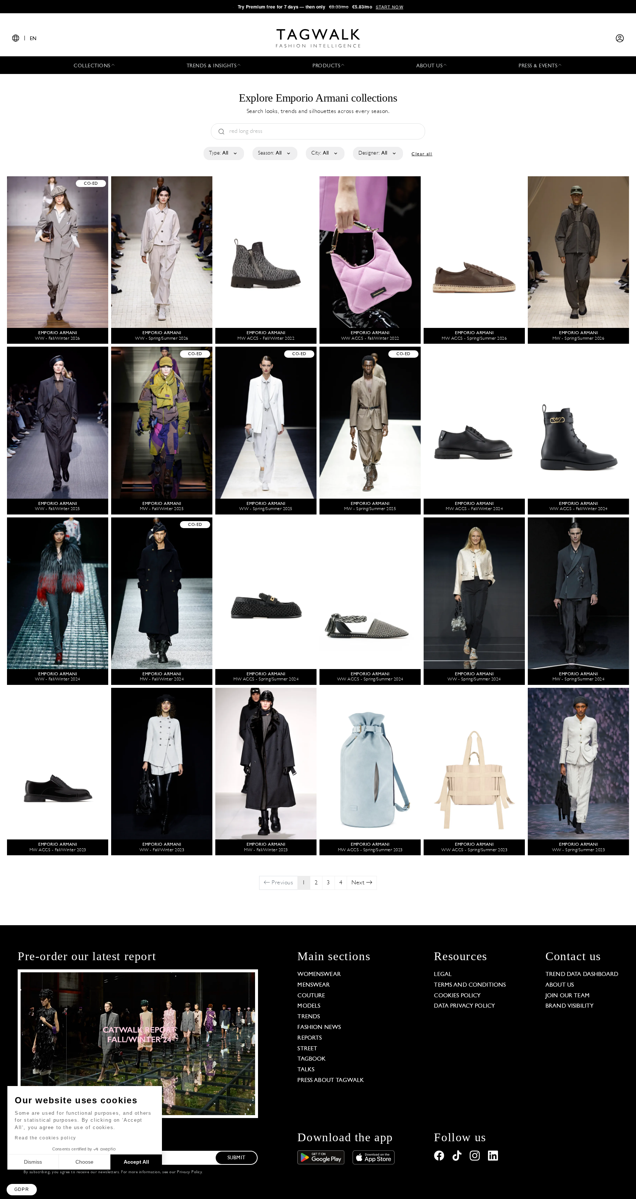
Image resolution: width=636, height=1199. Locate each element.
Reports (309, 1038)
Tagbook (311, 1059)
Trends (308, 1017)
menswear (313, 985)
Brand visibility (569, 1006)
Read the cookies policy (45, 1137)
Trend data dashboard (581, 974)
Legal (443, 974)
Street (307, 1049)
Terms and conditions (470, 985)
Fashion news (319, 1027)
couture (311, 996)
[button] (22, 1189)
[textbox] (223, 153)
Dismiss (33, 1162)
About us (559, 985)
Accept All (136, 1162)
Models (308, 1006)
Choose (84, 1162)
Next (358, 883)
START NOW (389, 7)
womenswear (319, 974)
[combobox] (223, 153)
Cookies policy (457, 996)
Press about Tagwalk (330, 1080)
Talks (305, 1070)
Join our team (567, 996)
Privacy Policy (189, 1172)
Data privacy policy (464, 1006)
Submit (236, 1158)
